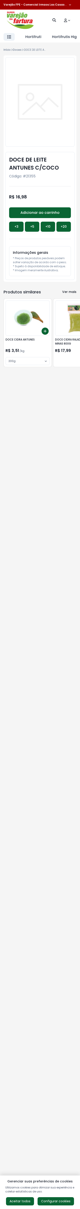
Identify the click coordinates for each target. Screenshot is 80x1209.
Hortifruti (33, 36)
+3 (16, 226)
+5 (32, 226)
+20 (64, 226)
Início (7, 50)
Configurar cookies (55, 1201)
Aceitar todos (20, 1201)
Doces (17, 50)
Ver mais (69, 292)
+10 (47, 226)
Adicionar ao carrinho (40, 212)
